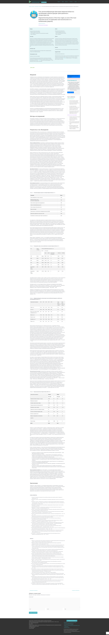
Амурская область (41, 23)
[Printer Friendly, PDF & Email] (32, 67)
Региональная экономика (43, 25)
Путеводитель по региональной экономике (70, 622)
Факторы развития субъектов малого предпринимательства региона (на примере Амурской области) (74, 112)
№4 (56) (40, 6)
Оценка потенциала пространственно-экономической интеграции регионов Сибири (74, 122)
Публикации (36, 6)
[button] (60, 1)
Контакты (71, 1)
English (76, 1)
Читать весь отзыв (70, 92)
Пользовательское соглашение (68, 624)
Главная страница (31, 6)
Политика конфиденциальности (68, 623)
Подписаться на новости (72, 620)
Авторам (66, 1)
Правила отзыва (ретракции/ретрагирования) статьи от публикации (72, 626)
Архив (63, 1)
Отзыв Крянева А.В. (72, 80)
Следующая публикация (76, 590)
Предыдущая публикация (33, 590)
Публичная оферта (67, 627)
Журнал (59, 1)
